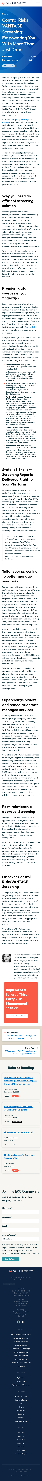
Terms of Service (26, 1476)
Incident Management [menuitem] (21, 1345)
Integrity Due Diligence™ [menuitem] (21, 1338)
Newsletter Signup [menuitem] (21, 1421)
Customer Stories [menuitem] (21, 1400)
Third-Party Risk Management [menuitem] (21, 1335)
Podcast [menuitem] (21, 1414)
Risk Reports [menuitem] (21, 1411)
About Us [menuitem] (21, 1433)
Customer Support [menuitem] (21, 1454)
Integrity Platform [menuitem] (21, 1359)
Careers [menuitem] (21, 1436)
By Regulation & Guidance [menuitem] (21, 1385)
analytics (8, 66)
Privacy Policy (15, 1476)
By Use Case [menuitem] (21, 1381)
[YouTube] (23, 1321)
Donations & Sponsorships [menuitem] (21, 1349)
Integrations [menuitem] (21, 1366)
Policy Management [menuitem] (21, 1356)
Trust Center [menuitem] (21, 1450)
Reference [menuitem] (21, 1407)
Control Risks (30, 327)
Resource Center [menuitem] (21, 1396)
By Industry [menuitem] (21, 1378)
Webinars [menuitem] (21, 1418)
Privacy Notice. (33, 1253)
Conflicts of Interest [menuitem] (21, 1342)
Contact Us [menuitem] (21, 1440)
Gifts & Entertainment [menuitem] (21, 1352)
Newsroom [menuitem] (21, 1443)
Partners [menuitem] (21, 1447)
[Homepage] (14, 4)
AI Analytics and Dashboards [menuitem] (21, 1363)
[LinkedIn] (18, 1321)
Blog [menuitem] (21, 1403)
